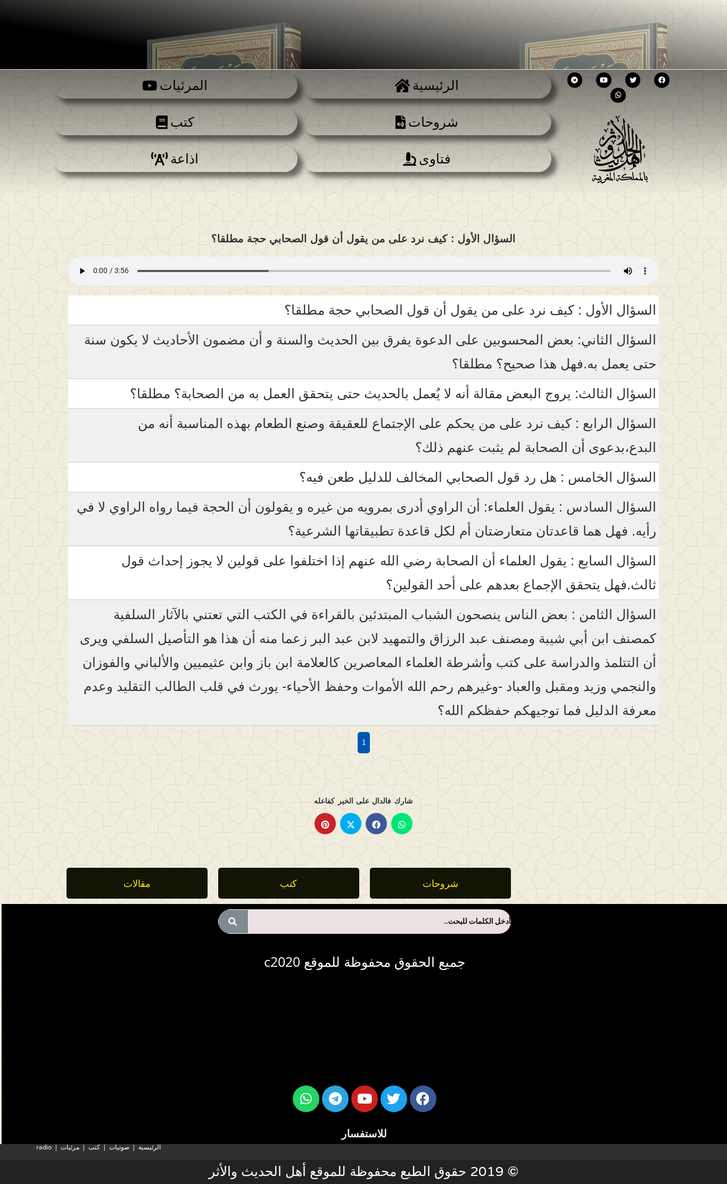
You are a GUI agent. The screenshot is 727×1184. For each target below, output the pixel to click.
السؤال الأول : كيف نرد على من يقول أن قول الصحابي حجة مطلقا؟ (470, 309)
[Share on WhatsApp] (401, 823)
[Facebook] (662, 80)
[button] (137, 883)
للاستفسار (364, 1133)
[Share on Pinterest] (325, 823)
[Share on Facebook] (376, 823)
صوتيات (119, 1147)
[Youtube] (604, 80)
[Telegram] (575, 80)
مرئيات (70, 1147)
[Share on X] (350, 823)
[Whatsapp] (618, 95)
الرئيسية (149, 1147)
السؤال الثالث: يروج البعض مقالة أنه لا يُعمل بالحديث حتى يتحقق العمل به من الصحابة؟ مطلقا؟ (393, 393)
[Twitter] (633, 80)
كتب (94, 1147)
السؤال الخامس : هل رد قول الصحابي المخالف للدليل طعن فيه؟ (477, 477)
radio (44, 1147)
